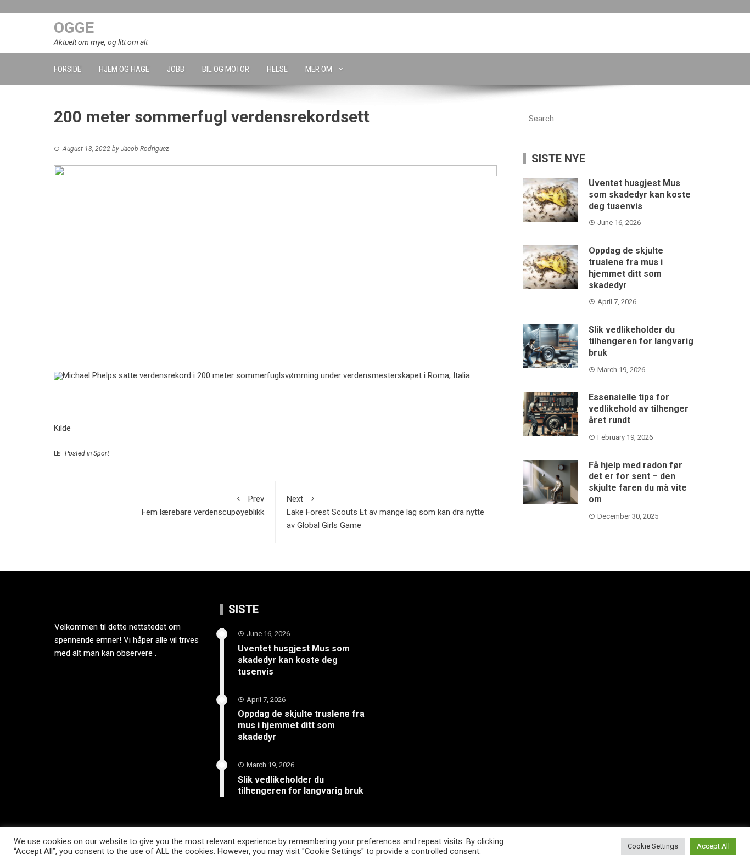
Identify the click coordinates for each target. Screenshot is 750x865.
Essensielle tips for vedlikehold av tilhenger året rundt (639, 408)
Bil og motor (225, 69)
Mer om (318, 69)
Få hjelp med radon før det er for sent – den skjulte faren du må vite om (638, 482)
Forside (67, 69)
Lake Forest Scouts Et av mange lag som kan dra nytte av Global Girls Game (385, 512)
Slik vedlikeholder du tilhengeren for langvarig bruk (641, 341)
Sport (101, 453)
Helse (277, 69)
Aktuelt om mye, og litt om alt (101, 42)
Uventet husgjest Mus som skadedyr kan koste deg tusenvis (640, 194)
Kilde (62, 428)
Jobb (175, 69)
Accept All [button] (713, 846)
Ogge (74, 28)
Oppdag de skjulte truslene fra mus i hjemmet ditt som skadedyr (626, 267)
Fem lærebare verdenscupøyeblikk (203, 505)
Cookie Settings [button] (653, 846)
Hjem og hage (124, 69)
